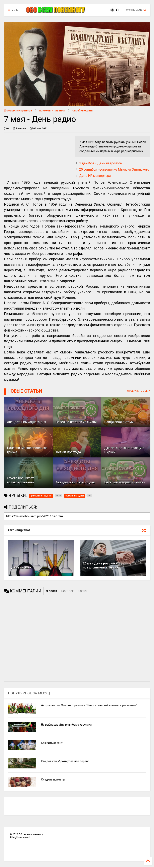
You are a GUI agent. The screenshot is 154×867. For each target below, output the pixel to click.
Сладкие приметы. (53, 779)
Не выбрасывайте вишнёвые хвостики (66, 724)
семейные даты (82, 110)
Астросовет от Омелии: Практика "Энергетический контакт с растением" (89, 705)
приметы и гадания (52, 110)
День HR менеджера (95, 176)
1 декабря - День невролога (100, 163)
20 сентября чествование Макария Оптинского (114, 169)
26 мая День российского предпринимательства (103, 565)
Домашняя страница (18, 110)
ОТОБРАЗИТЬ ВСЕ (137, 390)
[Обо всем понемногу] (55, 11)
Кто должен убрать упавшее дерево (65, 761)
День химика (21, 567)
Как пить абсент (52, 742)
